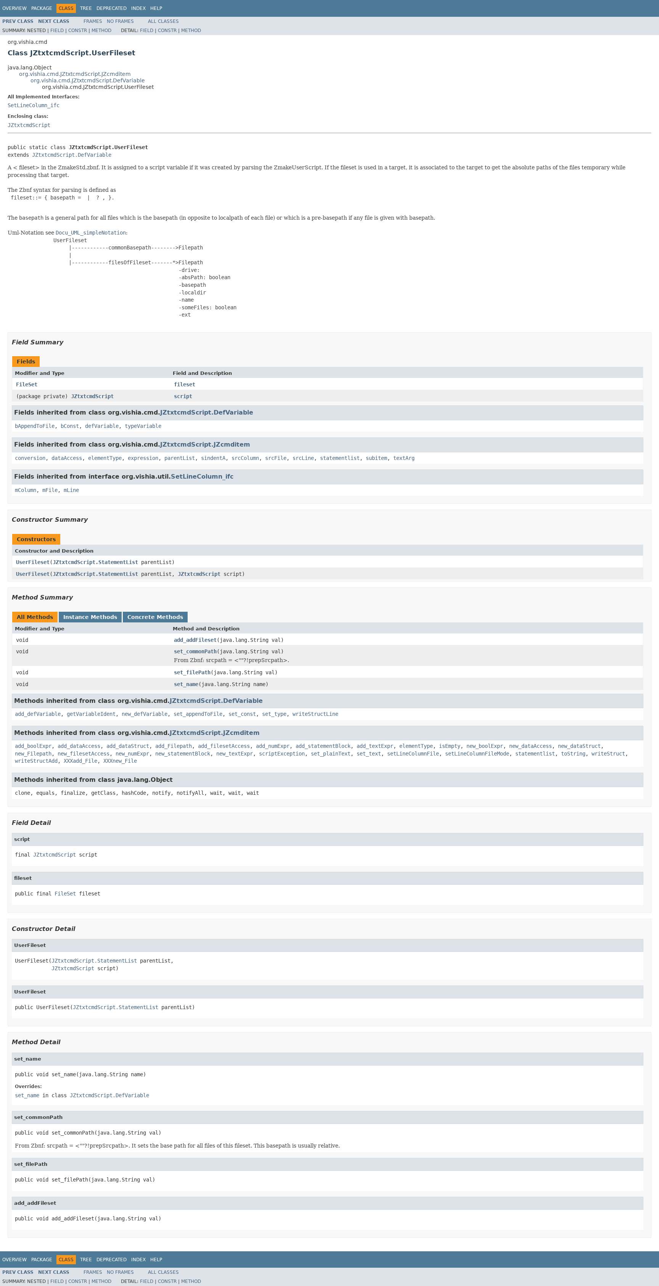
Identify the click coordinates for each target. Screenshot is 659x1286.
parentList (179, 458)
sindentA (213, 458)
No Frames (120, 21)
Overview (14, 8)
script (183, 396)
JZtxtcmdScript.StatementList (95, 562)
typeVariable (143, 426)
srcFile (275, 458)
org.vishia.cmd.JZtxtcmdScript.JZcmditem (75, 74)
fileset (184, 384)
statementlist (340, 458)
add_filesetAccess (224, 746)
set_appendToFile (198, 714)
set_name (186, 684)
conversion (30, 458)
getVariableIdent (91, 714)
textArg (404, 458)
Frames (93, 21)
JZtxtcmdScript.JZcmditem (205, 444)
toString (573, 754)
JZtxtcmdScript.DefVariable (71, 155)
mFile (50, 490)
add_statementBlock (323, 746)
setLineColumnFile (413, 754)
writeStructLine (315, 714)
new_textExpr (234, 754)
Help (156, 8)
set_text (369, 754)
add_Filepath (173, 746)
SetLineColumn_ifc (33, 105)
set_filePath (192, 672)
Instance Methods (90, 617)
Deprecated (111, 8)
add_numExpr (272, 746)
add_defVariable (38, 714)
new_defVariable (144, 714)
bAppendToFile (35, 426)
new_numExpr (132, 754)
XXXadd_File (80, 761)
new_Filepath (33, 754)
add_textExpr (375, 746)
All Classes (163, 21)
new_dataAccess (530, 746)
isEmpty (449, 746)
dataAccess (66, 458)
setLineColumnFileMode (477, 754)
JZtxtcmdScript (29, 125)
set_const (242, 714)
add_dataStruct (127, 746)
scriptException (282, 754)
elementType (105, 458)
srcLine (303, 458)
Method (101, 30)
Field (57, 30)
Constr (77, 30)
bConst (70, 426)
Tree (86, 8)
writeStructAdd (36, 761)
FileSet (26, 384)
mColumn (25, 490)
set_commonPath (195, 651)
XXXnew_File (120, 761)
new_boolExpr (484, 746)
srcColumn (245, 458)
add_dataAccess (79, 746)
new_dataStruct (579, 746)
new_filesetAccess (83, 754)
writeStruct (608, 754)
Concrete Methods (155, 617)
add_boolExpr (33, 746)
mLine (71, 490)
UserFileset (33, 562)
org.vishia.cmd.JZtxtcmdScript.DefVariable (88, 80)
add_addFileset (195, 640)
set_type (274, 714)
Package (41, 8)
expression (143, 458)
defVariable (102, 426)
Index (138, 8)
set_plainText (330, 754)
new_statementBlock (182, 754)
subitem (376, 458)
